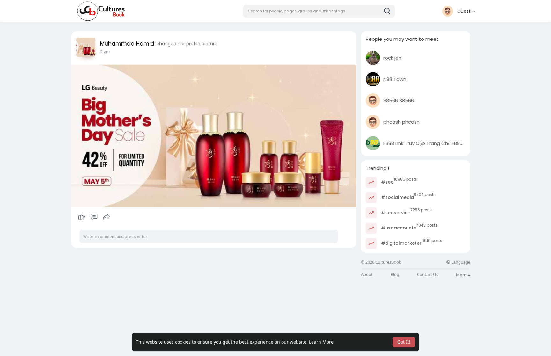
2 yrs (105, 52)
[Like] (94, 217)
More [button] (461, 275)
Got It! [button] (403, 342)
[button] (319, 11)
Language (460, 262)
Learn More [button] (321, 342)
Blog (395, 274)
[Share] (106, 217)
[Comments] (94, 217)
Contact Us (427, 274)
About (367, 274)
